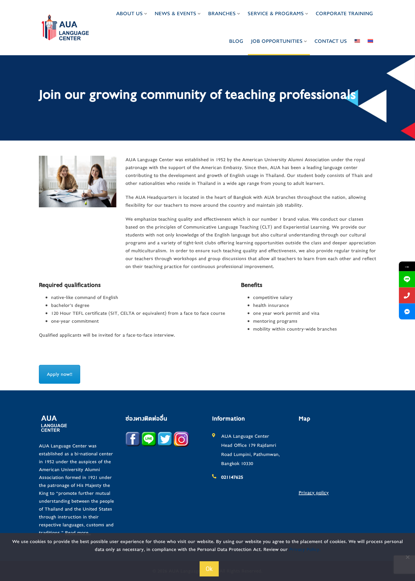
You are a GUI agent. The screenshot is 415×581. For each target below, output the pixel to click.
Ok (209, 569)
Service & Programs (276, 13)
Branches (222, 13)
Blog (236, 41)
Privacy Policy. (305, 549)
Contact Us (330, 41)
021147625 (232, 477)
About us (129, 13)
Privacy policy (314, 492)
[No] (407, 557)
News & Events (175, 13)
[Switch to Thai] (370, 41)
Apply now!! (59, 374)
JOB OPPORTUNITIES (277, 41)
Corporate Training (344, 13)
